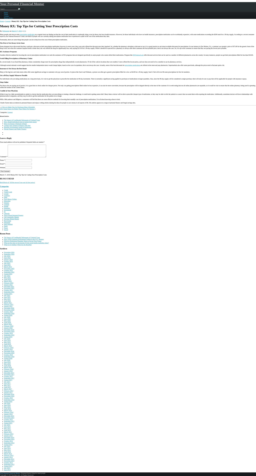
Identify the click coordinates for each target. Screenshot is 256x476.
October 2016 (8, 398)
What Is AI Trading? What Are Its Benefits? (18, 245)
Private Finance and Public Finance (15, 129)
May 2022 (7, 277)
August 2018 (8, 358)
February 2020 (8, 326)
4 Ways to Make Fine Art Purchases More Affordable (18, 107)
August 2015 (8, 423)
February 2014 (8, 455)
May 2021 (7, 299)
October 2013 (8, 463)
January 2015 (8, 436)
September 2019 (9, 335)
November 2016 (9, 396)
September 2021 (9, 292)
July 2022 (7, 276)
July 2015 (7, 425)
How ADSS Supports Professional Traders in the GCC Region (24, 239)
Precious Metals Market (11, 219)
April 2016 (7, 409)
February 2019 (8, 348)
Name (2, 160)
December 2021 (9, 286)
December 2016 (9, 394)
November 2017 (9, 374)
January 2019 (8, 349)
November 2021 (9, 288)
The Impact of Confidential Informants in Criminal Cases (22, 120)
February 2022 (8, 283)
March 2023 (8, 267)
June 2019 (7, 340)
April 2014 (7, 452)
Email (2, 164)
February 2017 (8, 391)
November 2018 (9, 353)
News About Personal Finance (13, 215)
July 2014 (7, 446)
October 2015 (8, 419)
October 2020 (8, 312)
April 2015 (7, 430)
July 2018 (7, 360)
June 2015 (7, 427)
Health (6, 206)
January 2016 (8, 414)
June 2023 (7, 265)
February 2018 (8, 369)
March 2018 (8, 367)
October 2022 (8, 270)
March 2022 (8, 281)
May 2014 (7, 450)
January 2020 (8, 328)
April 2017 (7, 387)
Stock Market (8, 224)
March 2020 (8, 324)
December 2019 (9, 330)
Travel (6, 230)
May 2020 (7, 321)
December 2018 (9, 351)
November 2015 (9, 418)
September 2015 (9, 421)
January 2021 (8, 306)
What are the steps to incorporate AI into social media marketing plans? (26, 243)
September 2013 (9, 464)
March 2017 (8, 389)
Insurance (7, 208)
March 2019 (8, 346)
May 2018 (7, 364)
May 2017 (7, 385)
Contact (6, 16)
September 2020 (9, 313)
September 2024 (9, 254)
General (7, 21)
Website (2, 167)
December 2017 (9, 373)
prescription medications (132, 65)
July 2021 (7, 295)
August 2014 (8, 445)
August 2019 (8, 337)
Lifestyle (7, 213)
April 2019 (7, 344)
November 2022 (9, 268)
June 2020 (7, 319)
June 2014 (7, 448)
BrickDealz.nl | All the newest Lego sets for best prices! (17, 182)
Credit (6, 190)
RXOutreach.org (138, 55)
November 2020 (9, 310)
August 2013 (8, 466)
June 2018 (7, 362)
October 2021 (8, 290)
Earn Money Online (10, 199)
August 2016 (8, 401)
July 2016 (7, 403)
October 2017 (8, 376)
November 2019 (9, 331)
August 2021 (8, 294)
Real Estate (7, 221)
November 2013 (9, 461)
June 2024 (7, 258)
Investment (7, 210)
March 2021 (8, 303)
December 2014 (9, 437)
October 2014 (8, 441)
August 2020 (8, 315)
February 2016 (8, 412)
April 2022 (7, 279)
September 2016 (9, 400)
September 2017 (9, 378)
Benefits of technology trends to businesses (17, 127)
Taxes (6, 228)
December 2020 (9, 308)
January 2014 (8, 457)
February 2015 (8, 434)
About (6, 14)
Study (6, 226)
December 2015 (9, 416)
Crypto (6, 194)
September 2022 (9, 272)
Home (6, 12)
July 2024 (7, 256)
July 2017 (7, 382)
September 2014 (9, 443)
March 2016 (8, 410)
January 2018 (8, 371)
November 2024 (9, 252)
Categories (4, 186)
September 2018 (9, 356)
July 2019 (7, 339)
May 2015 (7, 428)
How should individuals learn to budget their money (20, 122)
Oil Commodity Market (11, 217)
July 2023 (7, 263)
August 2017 (8, 380)
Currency (7, 195)
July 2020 (7, 317)
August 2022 (8, 274)
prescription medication (27, 34)
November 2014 (9, 439)
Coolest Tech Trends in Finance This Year (17, 125)
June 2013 (7, 470)
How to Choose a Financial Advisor (15, 124)
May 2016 (7, 407)
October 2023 (8, 261)
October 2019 (8, 333)
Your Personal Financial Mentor (22, 4)
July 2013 (7, 468)
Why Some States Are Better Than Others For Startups (17, 109)
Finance (6, 203)
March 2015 (8, 432)
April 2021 (7, 301)
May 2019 (7, 342)
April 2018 (7, 365)
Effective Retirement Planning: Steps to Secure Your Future (22, 241)
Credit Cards (8, 192)
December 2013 (9, 459)
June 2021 (7, 297)
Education (7, 201)
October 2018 (8, 355)
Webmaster (5, 31)
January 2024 (8, 259)
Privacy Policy (8, 18)
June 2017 (7, 383)
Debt (5, 197)
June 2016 (7, 405)
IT (5, 212)
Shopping (7, 222)
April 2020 (7, 322)
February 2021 (8, 304)
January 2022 (8, 285)
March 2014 (8, 454)
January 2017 (8, 392)
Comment (3, 157)
